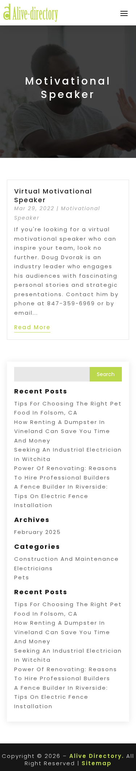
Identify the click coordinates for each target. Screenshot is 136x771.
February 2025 (37, 532)
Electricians (33, 568)
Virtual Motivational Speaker (53, 195)
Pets (21, 577)
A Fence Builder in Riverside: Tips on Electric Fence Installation (61, 496)
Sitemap (97, 763)
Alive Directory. (96, 756)
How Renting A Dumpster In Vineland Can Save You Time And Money (62, 431)
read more (32, 327)
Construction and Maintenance (66, 559)
